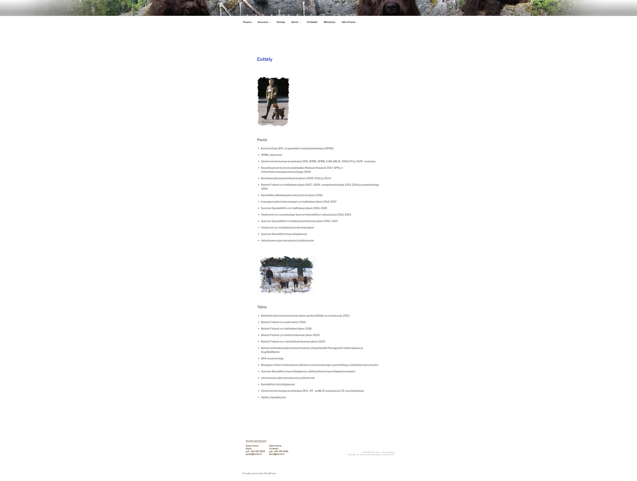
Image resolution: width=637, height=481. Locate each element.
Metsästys (329, 22)
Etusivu (247, 22)
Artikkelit (312, 22)
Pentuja (281, 22)
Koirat (294, 22)
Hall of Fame (348, 22)
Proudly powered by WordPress (259, 473)
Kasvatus (263, 22)
